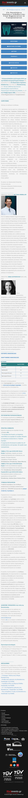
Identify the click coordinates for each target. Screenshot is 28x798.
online (24, 393)
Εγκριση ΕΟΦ (14, 72)
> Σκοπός (3, 716)
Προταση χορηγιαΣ (14, 62)
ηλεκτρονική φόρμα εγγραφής (12, 385)
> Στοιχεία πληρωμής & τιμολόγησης (9, 727)
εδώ (8, 432)
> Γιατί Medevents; (5, 714)
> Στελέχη (3, 719)
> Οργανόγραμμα (5, 721)
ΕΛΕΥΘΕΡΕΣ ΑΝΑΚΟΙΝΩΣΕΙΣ (8, 353)
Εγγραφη (14, 51)
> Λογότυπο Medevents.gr (7, 734)
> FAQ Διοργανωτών (5, 722)
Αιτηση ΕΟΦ (14, 67)
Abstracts (14, 56)
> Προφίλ (3, 713)
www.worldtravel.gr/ (6, 617)
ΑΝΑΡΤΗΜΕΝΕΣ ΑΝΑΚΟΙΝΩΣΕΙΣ (10, 357)
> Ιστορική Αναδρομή (6, 717)
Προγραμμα (14, 41)
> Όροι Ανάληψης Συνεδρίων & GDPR (10, 729)
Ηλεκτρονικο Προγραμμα (14, 46)
